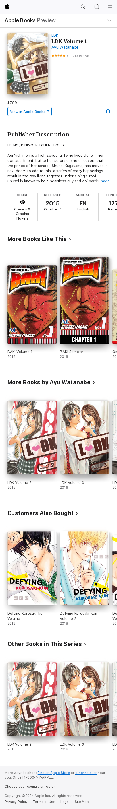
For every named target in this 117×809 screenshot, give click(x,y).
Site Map (82, 802)
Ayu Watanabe (65, 47)
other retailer (86, 773)
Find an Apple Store (54, 773)
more (105, 181)
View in (27, 112)
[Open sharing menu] (108, 111)
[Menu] (110, 7)
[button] (83, 7)
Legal (65, 802)
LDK (54, 35)
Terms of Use (44, 802)
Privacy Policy (16, 802)
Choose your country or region (30, 787)
